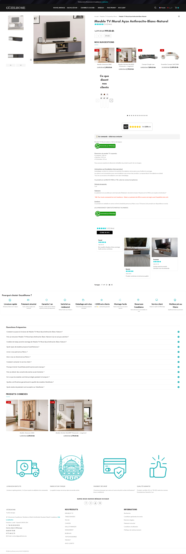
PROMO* (68, 540)
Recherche (127, 513)
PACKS (67, 520)
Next (21, 65)
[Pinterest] (112, 285)
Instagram (91, 503)
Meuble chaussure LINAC (104, 64)
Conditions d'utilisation (131, 526)
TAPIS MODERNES (71, 536)
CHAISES (68, 523)
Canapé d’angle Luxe (148, 64)
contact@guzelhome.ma (19, 536)
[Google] (106, 285)
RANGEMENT (69, 530)
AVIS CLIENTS (69, 543)
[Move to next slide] (111, 100)
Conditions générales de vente (133, 516)
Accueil (96, 16)
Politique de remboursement (132, 530)
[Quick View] (113, 55)
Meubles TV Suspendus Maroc (109, 16)
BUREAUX (68, 533)
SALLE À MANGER (70, 526)
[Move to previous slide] (97, 100)
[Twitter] (104, 285)
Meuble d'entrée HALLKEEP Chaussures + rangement (126, 65)
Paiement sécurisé (129, 523)
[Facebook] (102, 285)
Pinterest (100, 503)
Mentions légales (129, 520)
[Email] (109, 285)
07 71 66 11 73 (10, 533)
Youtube (95, 503)
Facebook (86, 503)
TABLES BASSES (70, 516)
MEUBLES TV (69, 513)
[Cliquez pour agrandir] (30, 59)
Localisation (104, 2)
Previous (10, 65)
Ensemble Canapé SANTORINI (170, 64)
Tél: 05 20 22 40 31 (14, 525)
